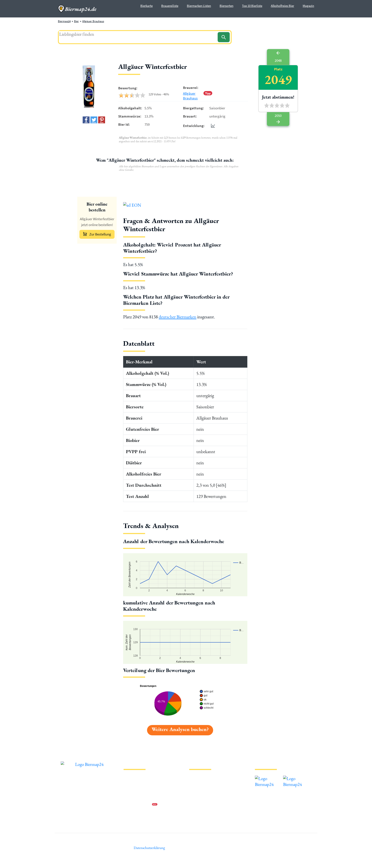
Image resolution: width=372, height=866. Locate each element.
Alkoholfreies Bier (282, 6)
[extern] (268, 778)
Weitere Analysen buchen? (180, 729)
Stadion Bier (196, 798)
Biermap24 (64, 21)
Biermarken (196, 791)
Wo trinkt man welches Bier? (205, 818)
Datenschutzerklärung (136, 791)
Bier (76, 21)
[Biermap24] (77, 9)
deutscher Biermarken (177, 317)
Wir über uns (131, 798)
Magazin (308, 6)
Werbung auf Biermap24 (138, 805)
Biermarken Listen (199, 6)
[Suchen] (224, 37)
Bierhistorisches (198, 811)
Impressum (130, 784)
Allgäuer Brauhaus (93, 21)
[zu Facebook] (86, 119)
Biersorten (226, 6)
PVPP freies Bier (198, 805)
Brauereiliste (169, 6)
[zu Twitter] (93, 119)
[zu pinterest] (101, 119)
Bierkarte (146, 6)
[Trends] (212, 125)
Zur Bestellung (100, 234)
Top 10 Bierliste (252, 6)
